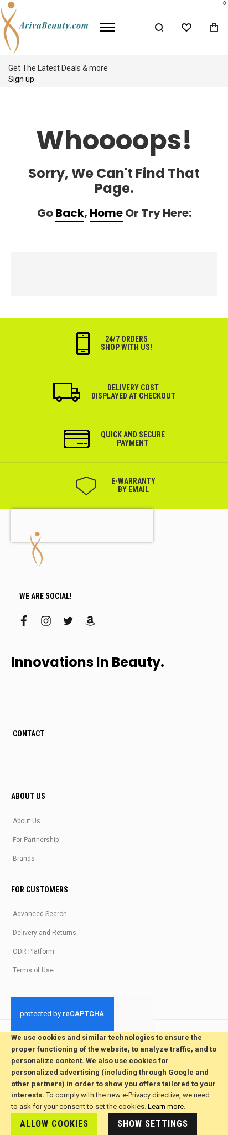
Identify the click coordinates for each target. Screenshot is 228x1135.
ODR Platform (33, 951)
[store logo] (45, 27)
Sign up (21, 79)
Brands (24, 858)
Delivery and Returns (44, 933)
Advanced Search (40, 914)
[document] (114, 1083)
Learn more (166, 1106)
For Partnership (36, 840)
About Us (26, 821)
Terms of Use (33, 970)
